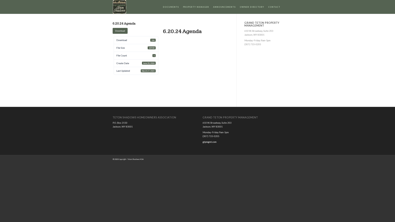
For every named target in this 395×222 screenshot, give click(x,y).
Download (120, 30)
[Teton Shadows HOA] (119, 7)
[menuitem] (171, 7)
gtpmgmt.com (209, 141)
